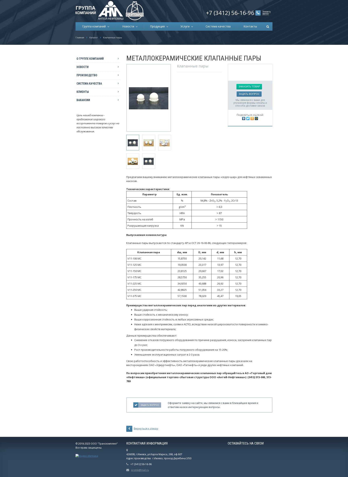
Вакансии (83, 100)
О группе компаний (90, 58)
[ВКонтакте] (243, 118)
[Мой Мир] (256, 118)
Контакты (250, 26)
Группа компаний (94, 26)
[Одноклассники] (252, 118)
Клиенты (83, 91)
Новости (129, 26)
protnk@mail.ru (140, 470)
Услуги (185, 26)
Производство (87, 75)
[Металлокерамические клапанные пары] (148, 98)
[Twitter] (248, 118)
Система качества (218, 26)
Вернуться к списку (146, 428)
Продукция (158, 26)
